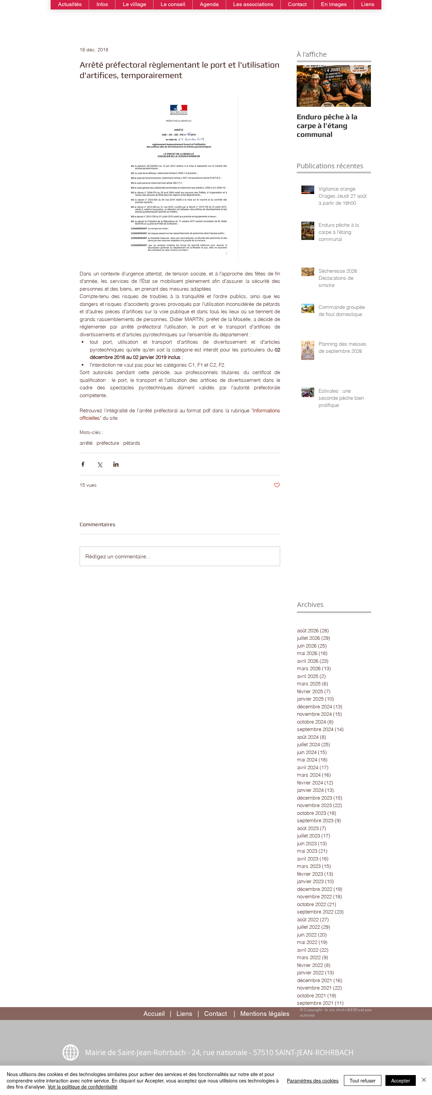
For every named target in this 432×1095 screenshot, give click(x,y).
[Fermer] (424, 1080)
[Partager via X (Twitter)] (99, 464)
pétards (131, 443)
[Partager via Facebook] (83, 464)
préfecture (108, 443)
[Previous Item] (307, 86)
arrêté (86, 443)
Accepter (400, 1080)
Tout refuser (363, 1080)
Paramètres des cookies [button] (313, 1080)
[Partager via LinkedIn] (116, 464)
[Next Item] (360, 86)
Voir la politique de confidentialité (82, 1086)
